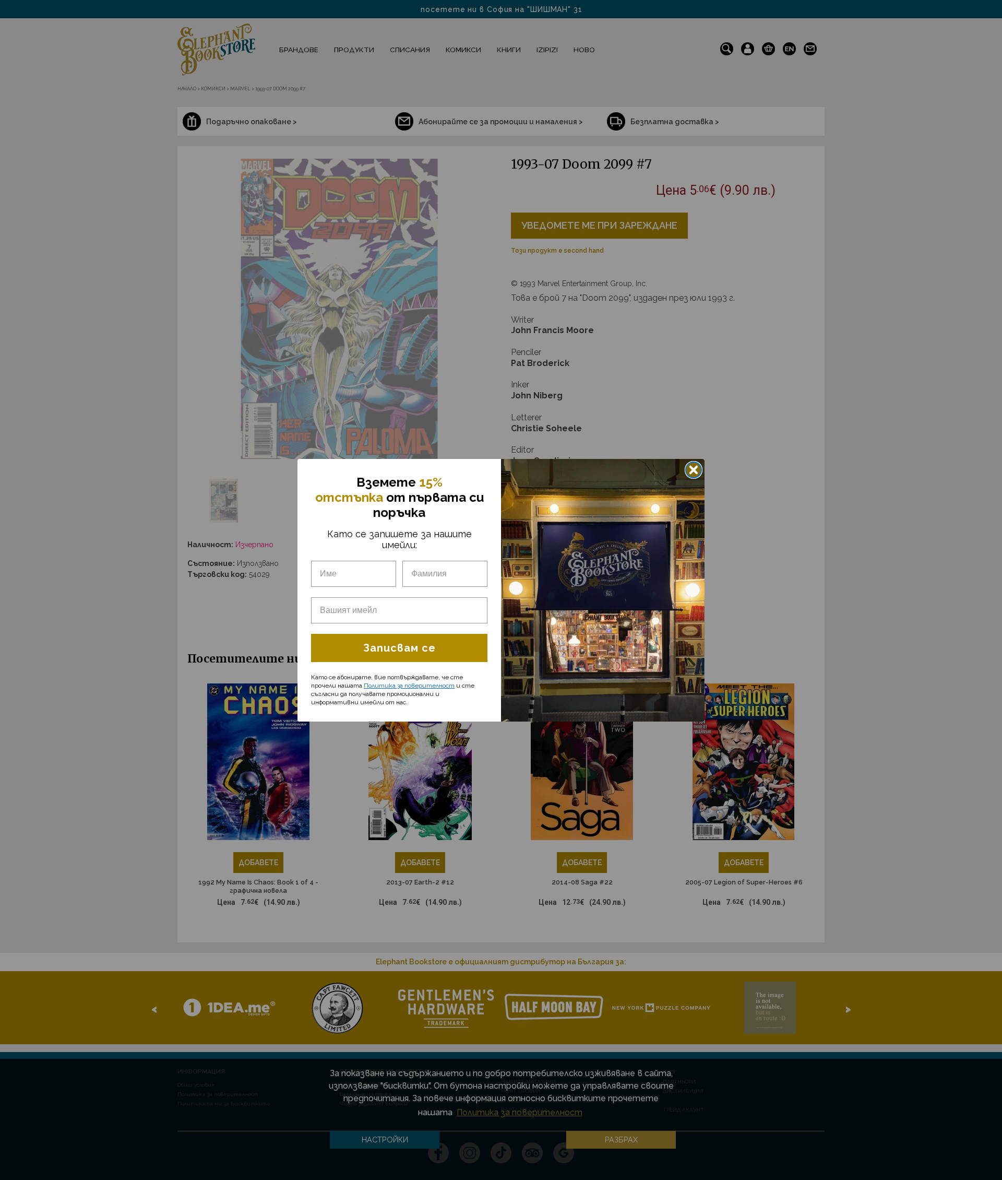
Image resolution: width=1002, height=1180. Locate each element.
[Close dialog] (693, 470)
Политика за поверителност (409, 685)
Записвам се (399, 648)
